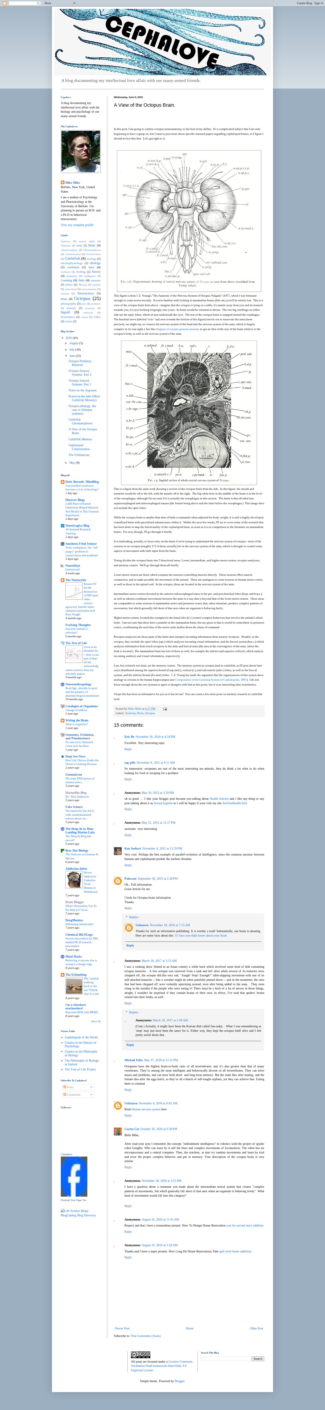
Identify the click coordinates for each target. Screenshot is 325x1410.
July (72, 349)
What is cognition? (76, 724)
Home (189, 1328)
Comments (73, 1094)
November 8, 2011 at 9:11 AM (156, 762)
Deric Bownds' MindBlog (82, 481)
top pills (129, 762)
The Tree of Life (76, 643)
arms (79, 245)
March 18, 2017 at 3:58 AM (170, 1020)
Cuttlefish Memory (80, 439)
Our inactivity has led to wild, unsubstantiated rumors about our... (79, 814)
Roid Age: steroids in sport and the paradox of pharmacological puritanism (82, 691)
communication (73, 254)
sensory (71, 308)
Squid (65, 312)
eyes (91, 267)
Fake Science (74, 807)
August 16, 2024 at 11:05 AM (160, 1219)
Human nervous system (146, 1109)
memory (96, 280)
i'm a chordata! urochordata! (75, 1006)
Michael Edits (133, 1060)
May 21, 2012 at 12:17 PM (158, 822)
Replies (133, 917)
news (64, 299)
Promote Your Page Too (73, 1200)
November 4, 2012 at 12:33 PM (162, 848)
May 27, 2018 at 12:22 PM (161, 1060)
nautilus (97, 284)
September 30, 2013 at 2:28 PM (158, 878)
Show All (96, 1021)
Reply (128, 749)
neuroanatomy (89, 289)
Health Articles (220, 798)
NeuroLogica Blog (77, 525)
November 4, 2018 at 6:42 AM (158, 1103)
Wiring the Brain (76, 720)
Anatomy (130, 713)
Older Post (256, 1328)
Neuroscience (85, 293)
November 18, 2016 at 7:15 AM (170, 925)
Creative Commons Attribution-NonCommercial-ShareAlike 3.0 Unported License (161, 1366)
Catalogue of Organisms (81, 706)
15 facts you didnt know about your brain (201, 935)
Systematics (68, 317)
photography (68, 303)
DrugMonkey (74, 920)
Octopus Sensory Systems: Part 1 (80, 382)
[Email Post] (165, 708)
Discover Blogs (75, 500)
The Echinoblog (75, 974)
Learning (66, 280)
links (81, 280)
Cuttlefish (72, 258)
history (96, 271)
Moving (83, 284)
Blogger (179, 1381)
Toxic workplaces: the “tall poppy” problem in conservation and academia (81, 551)
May (72, 462)
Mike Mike (72, 182)
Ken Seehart (132, 848)
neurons (65, 293)
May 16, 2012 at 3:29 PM (158, 792)
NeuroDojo (72, 565)
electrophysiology (72, 263)
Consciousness (93, 254)
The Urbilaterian (79, 455)
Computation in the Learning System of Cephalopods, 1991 (211, 679)
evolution (73, 267)
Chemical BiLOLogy (79, 934)
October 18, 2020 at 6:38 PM (159, 1129)
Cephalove (66, 1154)
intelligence (90, 276)
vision (68, 321)
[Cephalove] (74, 1195)
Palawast (130, 878)
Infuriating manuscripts (79, 924)
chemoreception (69, 250)
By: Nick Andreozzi (77, 796)
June (72, 355)
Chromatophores (92, 250)
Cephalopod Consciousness (79, 447)
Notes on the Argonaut (83, 390)
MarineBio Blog (75, 792)
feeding (81, 271)
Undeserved (72, 569)
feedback (65, 271)
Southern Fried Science (81, 543)
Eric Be (129, 736)
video (97, 317)
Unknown (142, 925)
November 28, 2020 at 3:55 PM (161, 1180)
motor (69, 284)
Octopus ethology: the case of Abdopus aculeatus (82, 409)
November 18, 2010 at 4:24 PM (155, 736)
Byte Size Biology (76, 850)
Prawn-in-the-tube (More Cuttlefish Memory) (84, 398)
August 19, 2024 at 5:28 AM (160, 1245)
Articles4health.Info (234, 803)
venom (84, 317)
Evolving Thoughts (78, 625)
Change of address (76, 710)
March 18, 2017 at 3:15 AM (159, 960)
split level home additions (235, 1251)
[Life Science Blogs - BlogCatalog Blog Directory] (81, 1215)
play (84, 303)
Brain (140, 713)
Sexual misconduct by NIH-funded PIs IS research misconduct (81, 942)
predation (96, 303)
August (74, 343)
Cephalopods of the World (81, 1037)
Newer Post (122, 1328)
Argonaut (66, 245)
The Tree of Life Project (80, 1069)
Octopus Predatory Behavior (80, 363)
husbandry (72, 276)
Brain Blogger (74, 902)
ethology (95, 263)
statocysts (88, 312)
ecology (92, 258)
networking (71, 289)
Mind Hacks (73, 956)
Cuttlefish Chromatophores (80, 421)
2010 (69, 338)
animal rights (87, 241)
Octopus (150, 713)
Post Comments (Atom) (146, 1336)
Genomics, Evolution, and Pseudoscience (79, 736)
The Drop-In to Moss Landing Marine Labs (80, 830)
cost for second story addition (244, 1225)
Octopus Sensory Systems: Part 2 (80, 372)
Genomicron (73, 774)
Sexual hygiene (164, 803)
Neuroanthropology (78, 684)
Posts (69, 1087)
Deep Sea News (75, 756)
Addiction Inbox (76, 868)
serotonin (90, 308)
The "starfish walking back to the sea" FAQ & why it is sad (91, 986)
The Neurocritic (75, 580)
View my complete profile (77, 225)
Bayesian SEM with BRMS (81, 1012)
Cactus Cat (131, 1129)
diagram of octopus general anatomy (177, 329)
